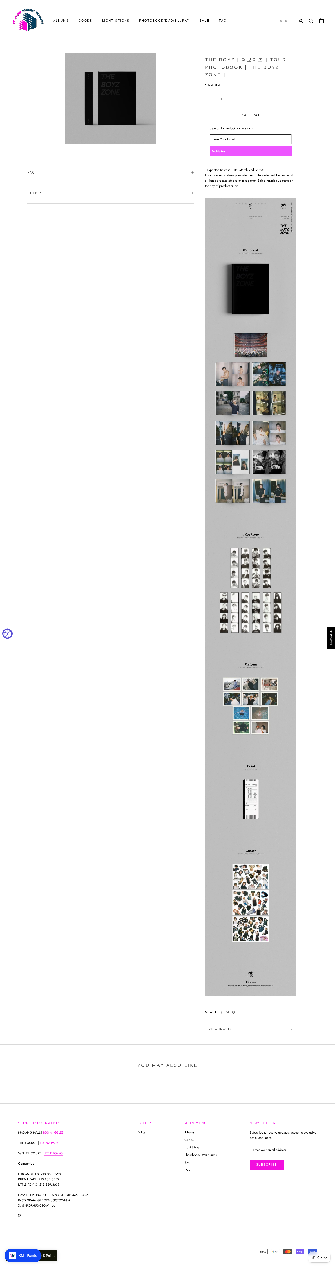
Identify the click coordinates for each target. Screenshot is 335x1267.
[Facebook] (221, 1012)
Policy (34, 193)
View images (221, 1029)
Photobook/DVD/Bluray (164, 20)
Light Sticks (116, 20)
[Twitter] (227, 1012)
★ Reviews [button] (331, 637)
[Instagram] (19, 1215)
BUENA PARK (49, 1142)
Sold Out (251, 115)
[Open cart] (321, 20)
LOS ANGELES (53, 1132)
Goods (86, 20)
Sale (204, 20)
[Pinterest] (233, 1012)
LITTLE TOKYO (53, 1153)
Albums (61, 20)
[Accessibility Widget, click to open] (7, 633)
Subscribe (266, 1164)
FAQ (223, 20)
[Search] (311, 20)
